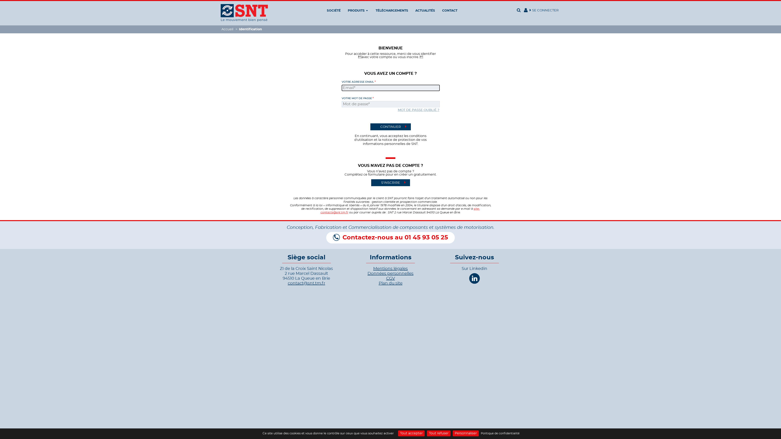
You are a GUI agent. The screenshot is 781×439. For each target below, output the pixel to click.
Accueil (227, 29)
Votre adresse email (358, 82)
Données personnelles (390, 274)
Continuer (390, 126)
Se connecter (545, 10)
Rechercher (519, 10)
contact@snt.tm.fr (306, 283)
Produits (356, 10)
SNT (244, 13)
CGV (390, 278)
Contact (449, 10)
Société (334, 10)
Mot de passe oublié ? (418, 110)
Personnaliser (466, 433)
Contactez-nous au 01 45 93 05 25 (395, 238)
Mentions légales (390, 269)
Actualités (425, 10)
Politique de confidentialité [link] (500, 433)
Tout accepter (411, 433)
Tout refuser (438, 433)
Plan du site (390, 283)
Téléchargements (392, 10)
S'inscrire (390, 182)
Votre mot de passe (357, 98)
